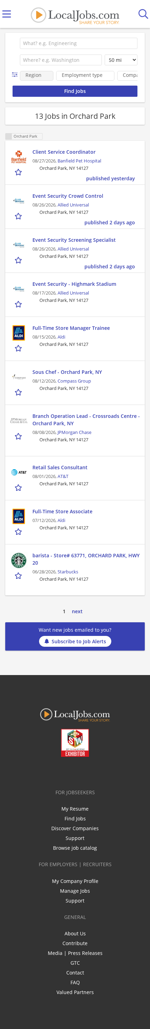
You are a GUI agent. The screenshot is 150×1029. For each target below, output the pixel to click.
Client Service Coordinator (64, 151)
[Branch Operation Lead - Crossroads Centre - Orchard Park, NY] (19, 421)
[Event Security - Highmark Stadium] (19, 289)
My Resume (75, 808)
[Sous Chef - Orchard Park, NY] (19, 377)
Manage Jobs (75, 890)
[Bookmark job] (19, 172)
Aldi (61, 337)
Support (75, 838)
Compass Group (74, 381)
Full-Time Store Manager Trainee (71, 328)
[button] (16, 74)
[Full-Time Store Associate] (19, 516)
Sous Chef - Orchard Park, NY (67, 372)
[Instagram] (94, 771)
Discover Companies (75, 828)
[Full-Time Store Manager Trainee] (19, 333)
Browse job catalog (75, 848)
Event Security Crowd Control (67, 196)
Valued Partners (75, 992)
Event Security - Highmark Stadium (74, 284)
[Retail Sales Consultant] (19, 472)
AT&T (63, 476)
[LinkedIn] (71, 771)
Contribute (75, 943)
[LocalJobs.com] (75, 14)
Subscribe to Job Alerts (79, 641)
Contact (75, 972)
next (77, 611)
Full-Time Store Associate (62, 511)
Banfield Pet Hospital (79, 161)
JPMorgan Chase (74, 432)
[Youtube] (82, 771)
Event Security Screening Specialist (74, 240)
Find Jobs (75, 818)
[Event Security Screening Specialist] (19, 245)
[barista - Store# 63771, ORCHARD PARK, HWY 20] (19, 560)
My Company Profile (75, 881)
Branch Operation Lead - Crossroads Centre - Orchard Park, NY (86, 420)
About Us (75, 933)
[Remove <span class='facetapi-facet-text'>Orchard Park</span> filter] (9, 136)
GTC (75, 962)
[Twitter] (59, 771)
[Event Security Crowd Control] (19, 201)
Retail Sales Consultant (60, 467)
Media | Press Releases (75, 953)
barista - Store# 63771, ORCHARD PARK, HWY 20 (86, 559)
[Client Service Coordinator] (19, 157)
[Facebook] (48, 771)
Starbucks (68, 572)
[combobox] (78, 43)
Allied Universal (73, 205)
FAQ (75, 982)
